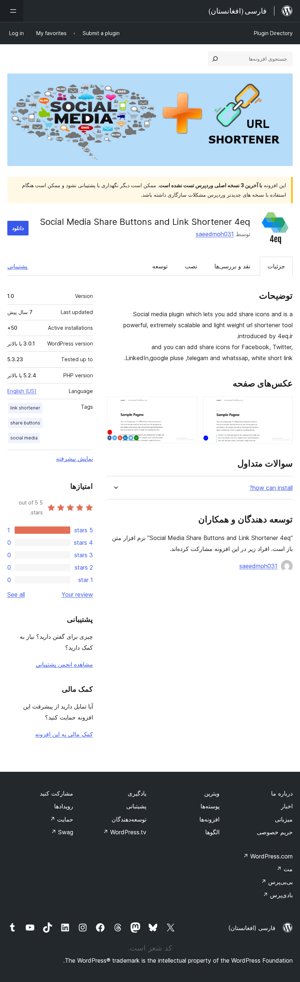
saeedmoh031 (215, 234)
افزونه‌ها (209, 819)
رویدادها (63, 806)
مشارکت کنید (56, 793)
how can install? (271, 487)
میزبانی (284, 819)
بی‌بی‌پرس (277, 881)
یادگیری (137, 793)
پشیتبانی (136, 806)
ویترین (212, 793)
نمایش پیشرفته (74, 458)
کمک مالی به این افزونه (64, 734)
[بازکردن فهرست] (11, 11)
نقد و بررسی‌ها (232, 266)
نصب (191, 266)
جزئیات (276, 266)
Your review (77, 594)
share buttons (25, 423)
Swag (62, 832)
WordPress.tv (124, 832)
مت (284, 869)
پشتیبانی (17, 266)
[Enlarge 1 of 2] (282, 406)
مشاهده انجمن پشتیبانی (64, 664)
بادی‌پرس (278, 895)
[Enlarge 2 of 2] (187, 406)
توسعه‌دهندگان (129, 819)
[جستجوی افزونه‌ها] (215, 59)
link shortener (25, 408)
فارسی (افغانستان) (251, 928)
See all (16, 594)
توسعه (160, 266)
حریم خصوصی (275, 832)
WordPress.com (268, 856)
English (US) (22, 391)
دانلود (18, 228)
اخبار (287, 806)
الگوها (212, 832)
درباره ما (282, 793)
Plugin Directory (273, 33)
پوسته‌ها (210, 806)
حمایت (61, 819)
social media (24, 438)
